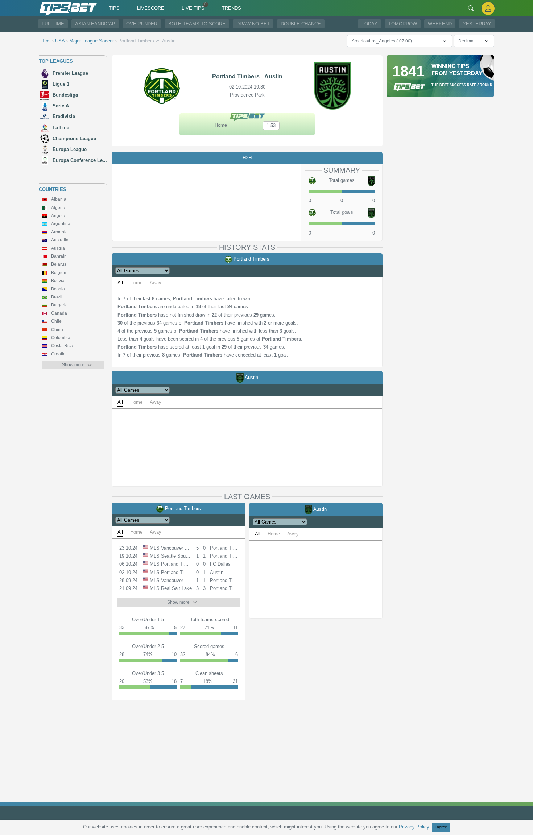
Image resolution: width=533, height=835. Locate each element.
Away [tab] (155, 282)
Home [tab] (136, 282)
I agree (441, 827)
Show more (73, 364)
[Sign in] (488, 8)
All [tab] (120, 282)
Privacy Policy (414, 827)
